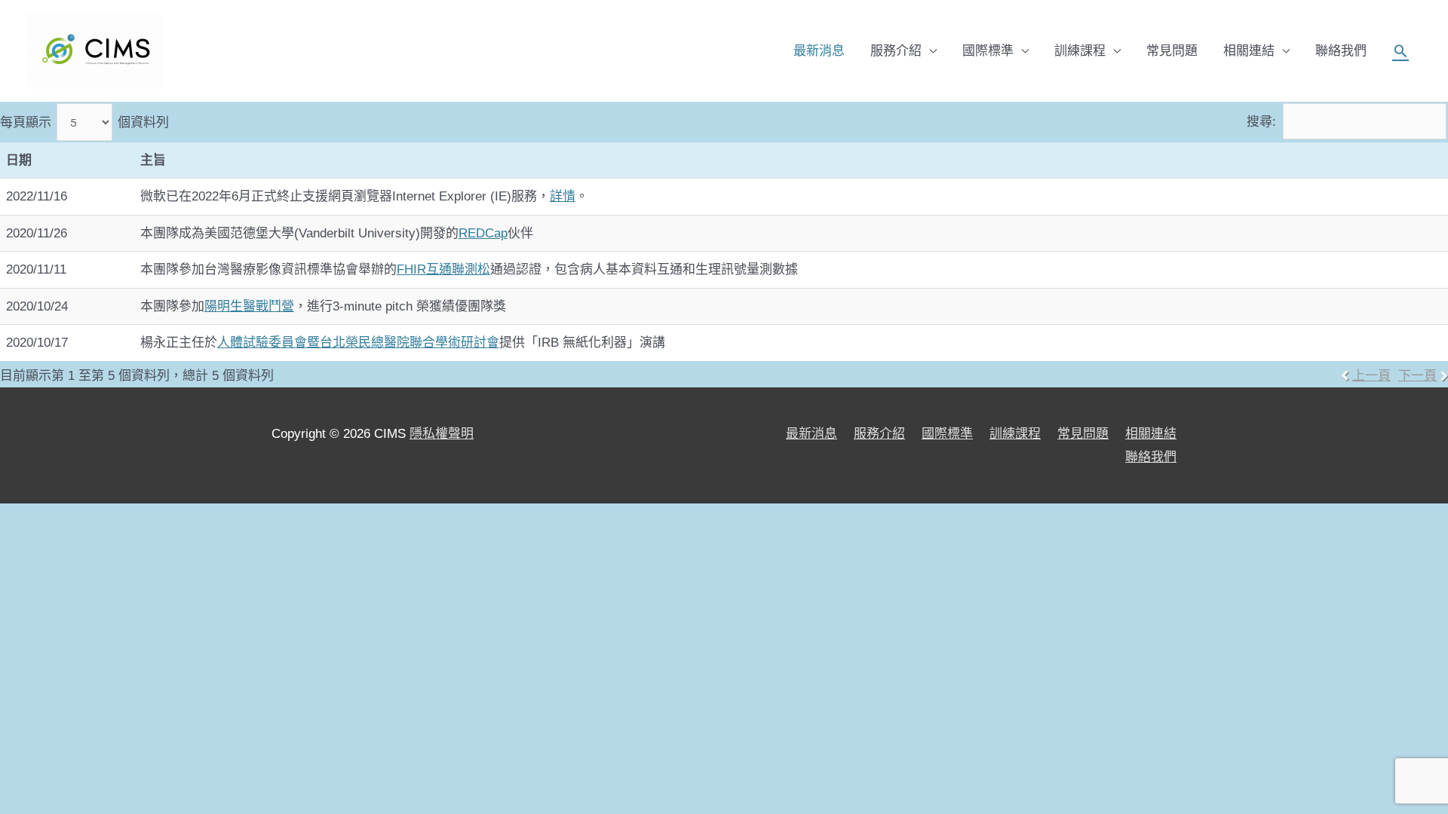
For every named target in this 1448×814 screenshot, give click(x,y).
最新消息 (819, 51)
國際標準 (988, 51)
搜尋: (1261, 122)
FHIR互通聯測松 (443, 269)
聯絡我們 (1341, 51)
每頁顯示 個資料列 (84, 122)
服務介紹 (896, 51)
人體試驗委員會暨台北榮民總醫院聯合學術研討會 (358, 342)
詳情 (562, 196)
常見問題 (1172, 51)
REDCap (483, 233)
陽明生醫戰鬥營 (249, 306)
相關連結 (1249, 51)
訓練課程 (1080, 51)
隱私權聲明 (442, 434)
